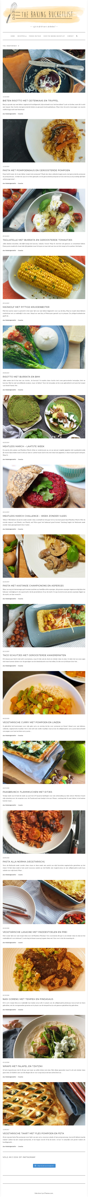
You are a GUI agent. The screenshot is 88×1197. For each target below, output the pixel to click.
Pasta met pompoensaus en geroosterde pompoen (36, 170)
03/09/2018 (6, 857)
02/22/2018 (6, 928)
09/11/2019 (6, 303)
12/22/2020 (6, 96)
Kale (36, 1193)
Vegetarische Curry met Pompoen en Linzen (32, 722)
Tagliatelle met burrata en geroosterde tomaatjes (37, 240)
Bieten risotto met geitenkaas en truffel (30, 100)
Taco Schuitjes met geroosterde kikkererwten (34, 655)
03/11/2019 (6, 512)
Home (13, 36)
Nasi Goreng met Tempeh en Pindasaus (28, 999)
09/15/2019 (6, 236)
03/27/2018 (6, 788)
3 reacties (20, 459)
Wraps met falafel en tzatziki (23, 1066)
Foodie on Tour (35, 36)
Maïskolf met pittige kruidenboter (26, 307)
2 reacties (20, 1146)
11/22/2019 (6, 166)
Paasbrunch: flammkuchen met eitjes (27, 792)
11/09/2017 (6, 1129)
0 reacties (20, 114)
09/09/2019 (6, 373)
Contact (70, 36)
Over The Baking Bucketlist (54, 36)
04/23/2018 (6, 718)
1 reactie (20, 805)
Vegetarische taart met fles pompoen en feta (33, 1133)
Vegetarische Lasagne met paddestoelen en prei (35, 932)
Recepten (21, 36)
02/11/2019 (6, 651)
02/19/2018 (6, 995)
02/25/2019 (6, 582)
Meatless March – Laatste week (23, 446)
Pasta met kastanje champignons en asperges (33, 585)
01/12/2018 (6, 1062)
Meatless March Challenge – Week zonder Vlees (35, 516)
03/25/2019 (6, 442)
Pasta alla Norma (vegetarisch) (24, 861)
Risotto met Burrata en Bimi (21, 377)
